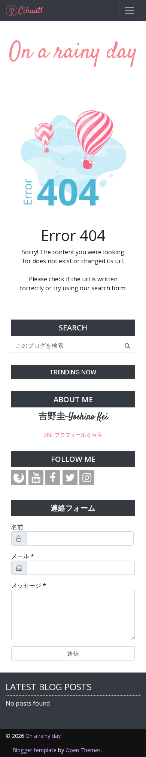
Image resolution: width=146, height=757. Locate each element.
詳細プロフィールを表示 (73, 434)
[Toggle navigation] (129, 10)
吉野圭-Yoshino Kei (73, 417)
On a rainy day (73, 52)
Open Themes (83, 750)
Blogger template (34, 750)
